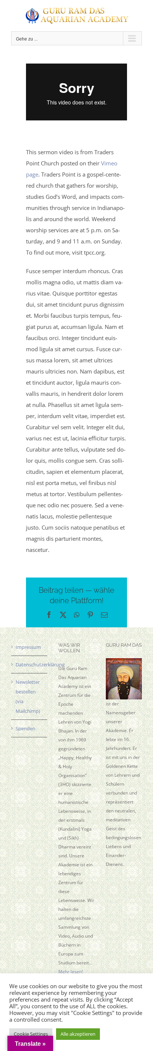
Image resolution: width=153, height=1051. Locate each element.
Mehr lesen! (70, 971)
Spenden (25, 728)
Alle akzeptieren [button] (78, 1034)
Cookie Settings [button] (31, 1034)
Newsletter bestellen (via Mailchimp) (28, 696)
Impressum (28, 647)
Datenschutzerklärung (29, 664)
